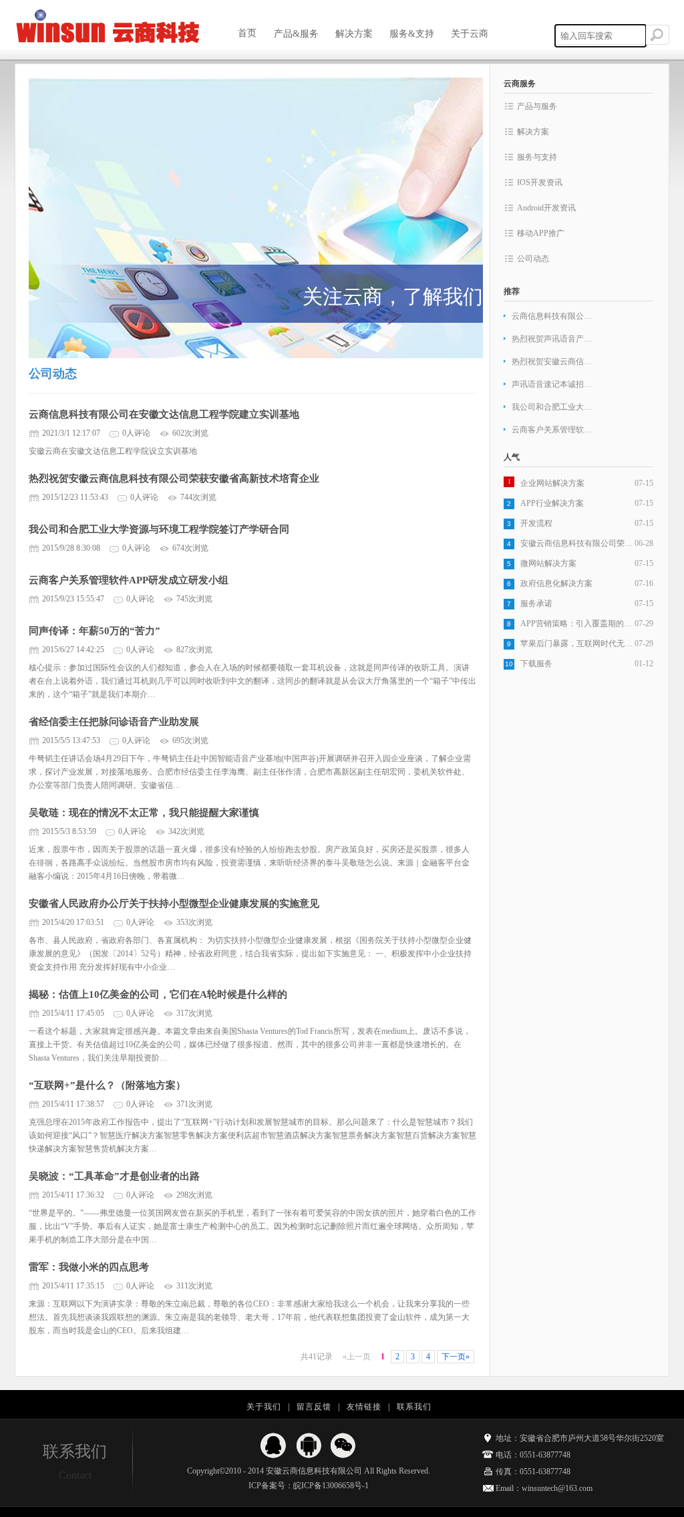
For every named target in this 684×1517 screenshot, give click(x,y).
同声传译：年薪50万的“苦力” (94, 631)
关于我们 (263, 1406)
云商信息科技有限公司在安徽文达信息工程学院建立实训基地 (164, 414)
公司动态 (533, 258)
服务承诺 (536, 603)
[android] (308, 1445)
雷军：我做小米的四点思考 (89, 1267)
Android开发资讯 (546, 208)
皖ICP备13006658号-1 (331, 1485)
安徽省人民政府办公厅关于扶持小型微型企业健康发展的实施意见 (174, 903)
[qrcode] (343, 1445)
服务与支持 (537, 157)
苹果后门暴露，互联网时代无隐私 (577, 643)
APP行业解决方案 (552, 503)
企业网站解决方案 (552, 483)
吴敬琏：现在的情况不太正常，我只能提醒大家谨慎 (144, 812)
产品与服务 (537, 106)
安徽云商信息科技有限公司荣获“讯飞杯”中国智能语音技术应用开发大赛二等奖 (577, 543)
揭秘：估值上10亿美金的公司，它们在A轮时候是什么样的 (158, 994)
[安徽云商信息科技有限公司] (108, 27)
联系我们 (414, 1406)
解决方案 (354, 34)
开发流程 (536, 523)
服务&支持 (411, 34)
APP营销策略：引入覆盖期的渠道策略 (577, 623)
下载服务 (536, 663)
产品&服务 (296, 34)
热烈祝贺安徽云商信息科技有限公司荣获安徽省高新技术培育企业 (174, 478)
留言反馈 (314, 1406)
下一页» (456, 1356)
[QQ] (274, 1445)
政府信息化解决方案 (556, 583)
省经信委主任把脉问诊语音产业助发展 (114, 721)
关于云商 (473, 34)
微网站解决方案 (548, 563)
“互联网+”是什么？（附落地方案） (107, 1085)
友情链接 (364, 1406)
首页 (247, 33)
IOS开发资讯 (539, 182)
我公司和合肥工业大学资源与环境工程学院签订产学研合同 (159, 529)
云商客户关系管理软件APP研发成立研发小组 (128, 580)
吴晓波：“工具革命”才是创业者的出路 (114, 1176)
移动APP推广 (540, 233)
